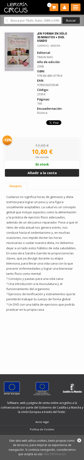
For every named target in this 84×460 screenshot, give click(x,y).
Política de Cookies (42, 429)
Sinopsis (15, 186)
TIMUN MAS (45, 57)
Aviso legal (42, 422)
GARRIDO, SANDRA (48, 45)
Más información (55, 454)
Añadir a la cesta (42, 172)
